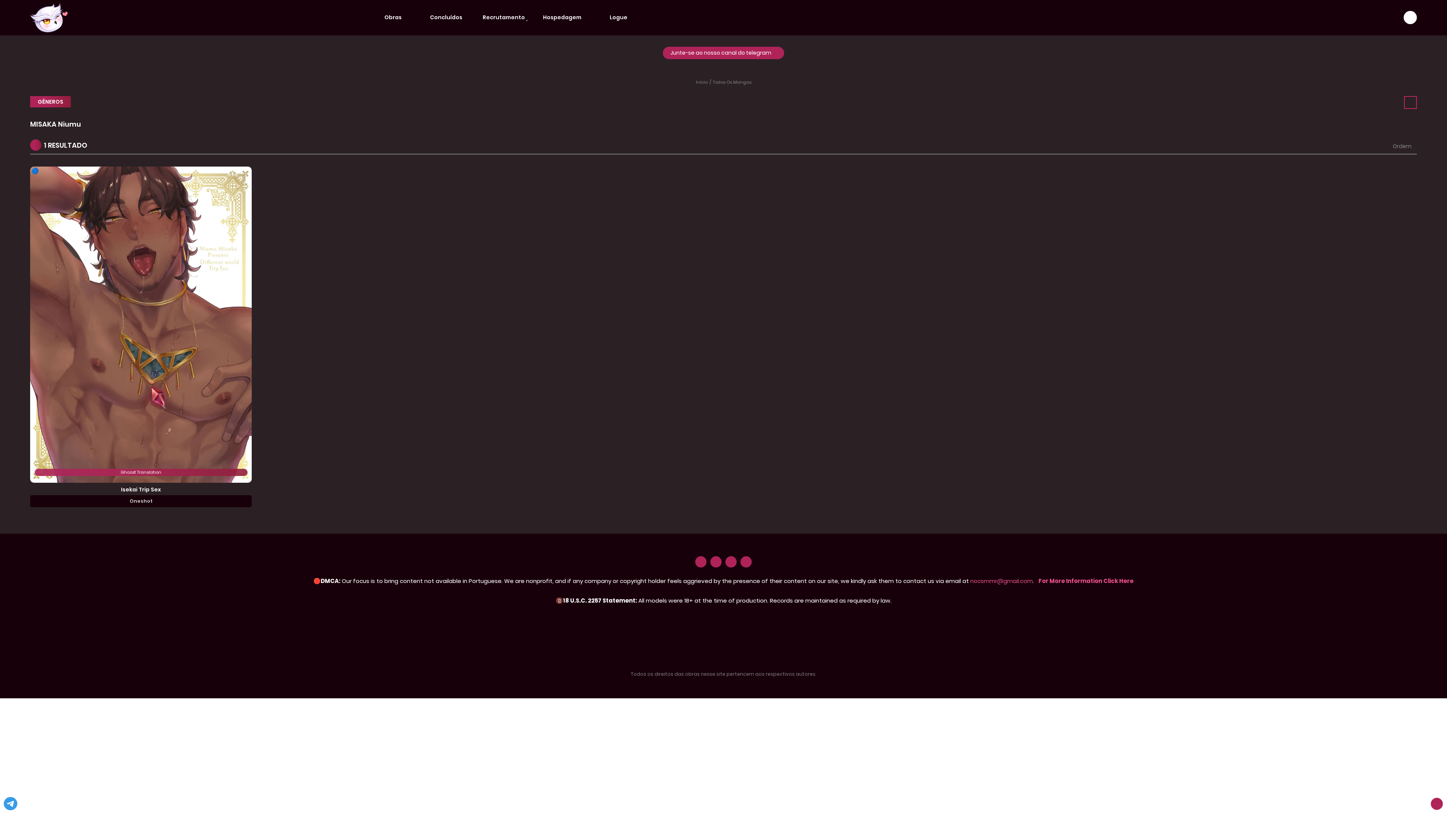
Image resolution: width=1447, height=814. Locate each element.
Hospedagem (563, 17)
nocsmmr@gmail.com (1001, 581)
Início (702, 82)
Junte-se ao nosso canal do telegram (721, 53)
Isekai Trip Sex (141, 489)
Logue (619, 17)
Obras (393, 17)
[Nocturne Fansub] (49, 17)
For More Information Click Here (1086, 581)
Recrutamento (504, 17)
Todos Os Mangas (732, 82)
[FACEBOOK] (731, 562)
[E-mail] (701, 562)
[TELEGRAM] (746, 562)
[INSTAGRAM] (716, 562)
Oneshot (141, 501)
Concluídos (446, 17)
